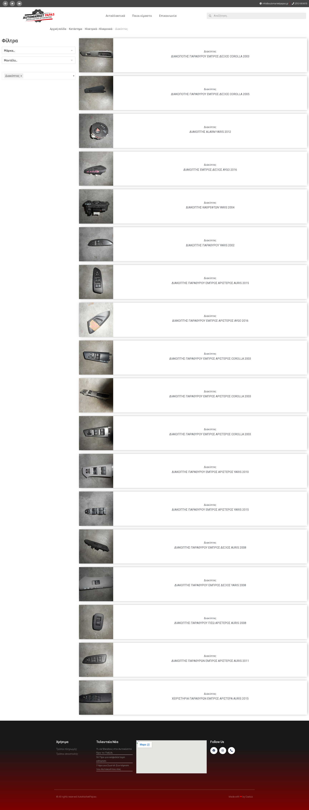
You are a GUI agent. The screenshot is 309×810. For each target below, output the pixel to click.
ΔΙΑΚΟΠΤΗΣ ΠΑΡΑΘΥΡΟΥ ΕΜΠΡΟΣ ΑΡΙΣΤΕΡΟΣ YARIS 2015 (210, 509)
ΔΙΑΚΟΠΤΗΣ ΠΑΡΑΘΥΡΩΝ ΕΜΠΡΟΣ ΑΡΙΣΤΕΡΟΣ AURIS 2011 (210, 661)
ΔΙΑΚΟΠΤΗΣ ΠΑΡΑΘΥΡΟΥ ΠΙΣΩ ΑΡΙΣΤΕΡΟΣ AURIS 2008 (210, 623)
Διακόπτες (210, 51)
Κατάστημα (75, 29)
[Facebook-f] (213, 750)
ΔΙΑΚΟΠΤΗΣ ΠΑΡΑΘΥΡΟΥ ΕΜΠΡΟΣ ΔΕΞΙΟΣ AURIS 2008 (210, 547)
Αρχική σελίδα (58, 29)
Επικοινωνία (167, 16)
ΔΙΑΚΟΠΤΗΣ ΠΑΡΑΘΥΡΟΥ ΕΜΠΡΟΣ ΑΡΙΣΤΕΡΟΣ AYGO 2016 (210, 320)
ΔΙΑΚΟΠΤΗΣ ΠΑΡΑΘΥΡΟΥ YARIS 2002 (210, 245)
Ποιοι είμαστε (142, 16)
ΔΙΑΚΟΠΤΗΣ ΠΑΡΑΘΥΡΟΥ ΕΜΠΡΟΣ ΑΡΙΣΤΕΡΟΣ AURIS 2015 (210, 283)
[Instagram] (222, 750)
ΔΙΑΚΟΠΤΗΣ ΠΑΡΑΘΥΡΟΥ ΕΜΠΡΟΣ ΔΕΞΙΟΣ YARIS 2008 (210, 585)
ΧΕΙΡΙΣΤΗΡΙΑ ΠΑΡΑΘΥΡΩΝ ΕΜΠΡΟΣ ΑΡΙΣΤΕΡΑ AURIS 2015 (210, 698)
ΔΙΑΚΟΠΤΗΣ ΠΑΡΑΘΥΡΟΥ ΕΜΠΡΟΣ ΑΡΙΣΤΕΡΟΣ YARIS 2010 (210, 472)
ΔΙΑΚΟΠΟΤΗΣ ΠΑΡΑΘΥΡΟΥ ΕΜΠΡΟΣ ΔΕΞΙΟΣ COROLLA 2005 (210, 94)
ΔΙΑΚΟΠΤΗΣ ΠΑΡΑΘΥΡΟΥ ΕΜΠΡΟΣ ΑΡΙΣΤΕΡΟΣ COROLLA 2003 (210, 358)
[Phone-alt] (231, 750)
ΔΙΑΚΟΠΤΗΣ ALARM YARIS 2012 (210, 132)
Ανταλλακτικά (115, 16)
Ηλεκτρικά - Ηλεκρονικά (98, 29)
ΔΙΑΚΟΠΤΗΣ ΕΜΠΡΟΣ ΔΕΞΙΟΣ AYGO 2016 (210, 169)
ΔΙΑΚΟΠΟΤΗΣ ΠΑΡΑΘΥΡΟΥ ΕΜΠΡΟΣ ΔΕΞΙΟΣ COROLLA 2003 (210, 56)
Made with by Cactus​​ (241, 796)
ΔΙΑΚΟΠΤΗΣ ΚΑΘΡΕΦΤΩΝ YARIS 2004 (210, 207)
